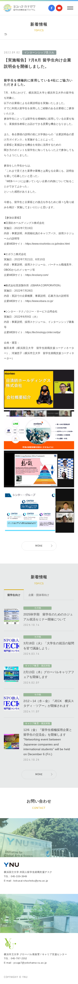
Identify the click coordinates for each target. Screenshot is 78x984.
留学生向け (13, 595)
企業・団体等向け (38, 595)
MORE (39, 546)
